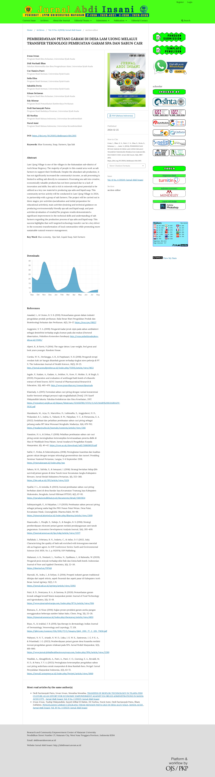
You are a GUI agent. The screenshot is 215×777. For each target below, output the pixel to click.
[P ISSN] (161, 115)
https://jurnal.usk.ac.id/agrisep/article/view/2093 (51, 585)
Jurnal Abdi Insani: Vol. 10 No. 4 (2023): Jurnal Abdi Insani (60, 707)
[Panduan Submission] (169, 41)
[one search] (178, 145)
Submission (102, 20)
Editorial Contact (139, 20)
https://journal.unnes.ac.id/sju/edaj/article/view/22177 (53, 533)
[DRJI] (161, 155)
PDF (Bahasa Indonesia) (122, 115)
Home (29, 30)
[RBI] (178, 155)
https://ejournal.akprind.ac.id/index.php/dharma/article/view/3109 (59, 515)
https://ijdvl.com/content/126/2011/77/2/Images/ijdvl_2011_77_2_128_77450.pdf (67, 631)
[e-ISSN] (178, 115)
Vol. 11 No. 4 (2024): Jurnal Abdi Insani (64, 30)
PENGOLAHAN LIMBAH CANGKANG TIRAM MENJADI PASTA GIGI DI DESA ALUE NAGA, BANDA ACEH (93, 705)
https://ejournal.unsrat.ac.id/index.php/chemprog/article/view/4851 (60, 617)
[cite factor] (178, 135)
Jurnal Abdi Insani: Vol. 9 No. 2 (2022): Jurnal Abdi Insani (72, 699)
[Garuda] (161, 125)
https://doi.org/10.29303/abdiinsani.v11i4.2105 (54, 135)
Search (186, 20)
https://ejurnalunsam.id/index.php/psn (46, 462)
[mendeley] (169, 196)
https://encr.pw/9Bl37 (85, 322)
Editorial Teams (82, 20)
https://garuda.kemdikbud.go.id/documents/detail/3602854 (56, 498)
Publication (119, 20)
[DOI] (161, 135)
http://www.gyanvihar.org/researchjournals (72, 385)
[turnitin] (169, 183)
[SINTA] (169, 105)
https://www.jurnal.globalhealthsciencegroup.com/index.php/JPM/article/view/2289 (68, 652)
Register (180, 2)
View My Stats (170, 258)
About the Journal (61, 20)
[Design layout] (169, 209)
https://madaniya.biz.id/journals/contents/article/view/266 (56, 427)
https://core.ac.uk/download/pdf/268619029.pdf (73, 445)
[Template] (169, 54)
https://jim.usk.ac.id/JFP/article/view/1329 (48, 480)
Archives (44, 20)
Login (189, 2)
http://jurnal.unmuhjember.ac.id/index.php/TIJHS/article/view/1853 (60, 367)
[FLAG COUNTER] (170, 245)
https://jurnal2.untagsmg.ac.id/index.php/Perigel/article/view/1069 (60, 673)
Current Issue (29, 20)
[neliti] (161, 145)
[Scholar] (178, 125)
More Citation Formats (120, 166)
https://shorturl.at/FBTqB (39, 568)
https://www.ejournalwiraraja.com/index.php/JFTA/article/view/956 (60, 603)
